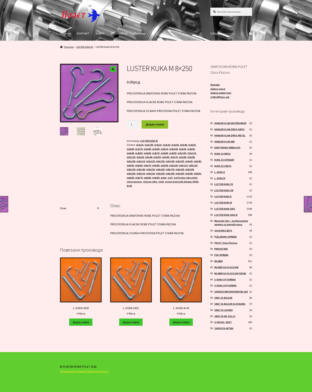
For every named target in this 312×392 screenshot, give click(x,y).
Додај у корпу (155, 124)
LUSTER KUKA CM (223, 190)
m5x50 (157, 157)
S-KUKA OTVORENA (225, 279)
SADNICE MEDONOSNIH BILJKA (231, 291)
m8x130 (131, 169)
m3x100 (149, 144)
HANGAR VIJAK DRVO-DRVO (229, 129)
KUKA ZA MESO (222, 153)
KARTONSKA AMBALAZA (227, 147)
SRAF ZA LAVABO (223, 310)
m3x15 (158, 144)
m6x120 (150, 161)
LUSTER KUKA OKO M (225, 214)
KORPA (100, 33)
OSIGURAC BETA (223, 230)
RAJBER (218, 261)
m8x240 (170, 173)
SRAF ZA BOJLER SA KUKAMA (229, 304)
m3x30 (175, 144)
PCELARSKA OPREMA (225, 236)
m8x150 (150, 169)
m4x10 (164, 149)
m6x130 (160, 161)
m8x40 (188, 173)
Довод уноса (217, 88)
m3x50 (192, 144)
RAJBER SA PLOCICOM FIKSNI (230, 273)
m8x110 (183, 165)
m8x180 (180, 169)
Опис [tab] (63, 208)
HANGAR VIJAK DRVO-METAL (229, 135)
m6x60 (138, 165)
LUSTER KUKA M (84, 47)
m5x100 (182, 153)
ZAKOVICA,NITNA (223, 328)
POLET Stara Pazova (225, 242)
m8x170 (170, 169)
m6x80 (155, 165)
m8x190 (189, 169)
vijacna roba (150, 181)
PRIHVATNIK (221, 248)
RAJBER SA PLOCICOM (226, 267)
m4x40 (130, 153)
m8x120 (193, 165)
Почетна (69, 47)
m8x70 (138, 177)
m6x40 (197, 161)
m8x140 (140, 169)
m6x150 (180, 161)
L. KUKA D (219, 172)
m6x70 (147, 165)
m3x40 (183, 144)
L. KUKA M (219, 178)
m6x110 (140, 161)
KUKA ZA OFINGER (224, 159)
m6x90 (164, 165)
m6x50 (130, 165)
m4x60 (147, 153)
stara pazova (134, 181)
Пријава (215, 84)
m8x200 (131, 173)
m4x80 (164, 153)
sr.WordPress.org (219, 97)
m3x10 (139, 144)
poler (163, 177)
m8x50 (197, 173)
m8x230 (160, 173)
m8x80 (147, 177)
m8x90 (155, 177)
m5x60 (165, 157)
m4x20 (182, 149)
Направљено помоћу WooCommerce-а (84, 371)
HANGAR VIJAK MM (224, 141)
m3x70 (138, 149)
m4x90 (172, 153)
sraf (170, 177)
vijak (161, 181)
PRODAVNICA (119, 33)
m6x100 (131, 161)
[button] (113, 69)
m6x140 (170, 161)
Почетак (65, 33)
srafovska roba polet (185, 177)
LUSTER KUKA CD (223, 184)
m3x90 (155, 149)
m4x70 (155, 153)
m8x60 (130, 177)
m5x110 (191, 153)
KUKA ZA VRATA (222, 166)
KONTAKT (83, 33)
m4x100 (173, 149)
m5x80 (182, 157)
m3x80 (147, 149)
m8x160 (160, 169)
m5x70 (174, 157)
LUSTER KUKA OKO (224, 208)
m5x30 (140, 157)
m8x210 (140, 173)
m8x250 (180, 173)
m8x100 (173, 165)
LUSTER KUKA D (223, 196)
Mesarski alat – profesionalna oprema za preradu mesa (231, 222)
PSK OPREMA (221, 255)
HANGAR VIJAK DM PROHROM (230, 123)
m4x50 (138, 153)
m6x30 (188, 161)
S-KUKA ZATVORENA (225, 285)
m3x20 (166, 144)
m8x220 (150, 173)
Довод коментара (220, 92)
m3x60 (130, 149)
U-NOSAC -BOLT (223, 322)
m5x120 (131, 157)
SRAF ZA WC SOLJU (224, 316)
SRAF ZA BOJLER (223, 297)
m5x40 (148, 157)
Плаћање (140, 33)
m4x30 (191, 149)
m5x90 (191, 157)
